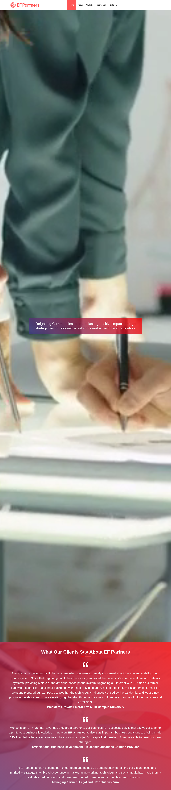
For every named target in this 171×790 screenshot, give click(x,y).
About (80, 5)
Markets (89, 5)
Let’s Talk (114, 5)
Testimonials (101, 5)
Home (71, 5)
